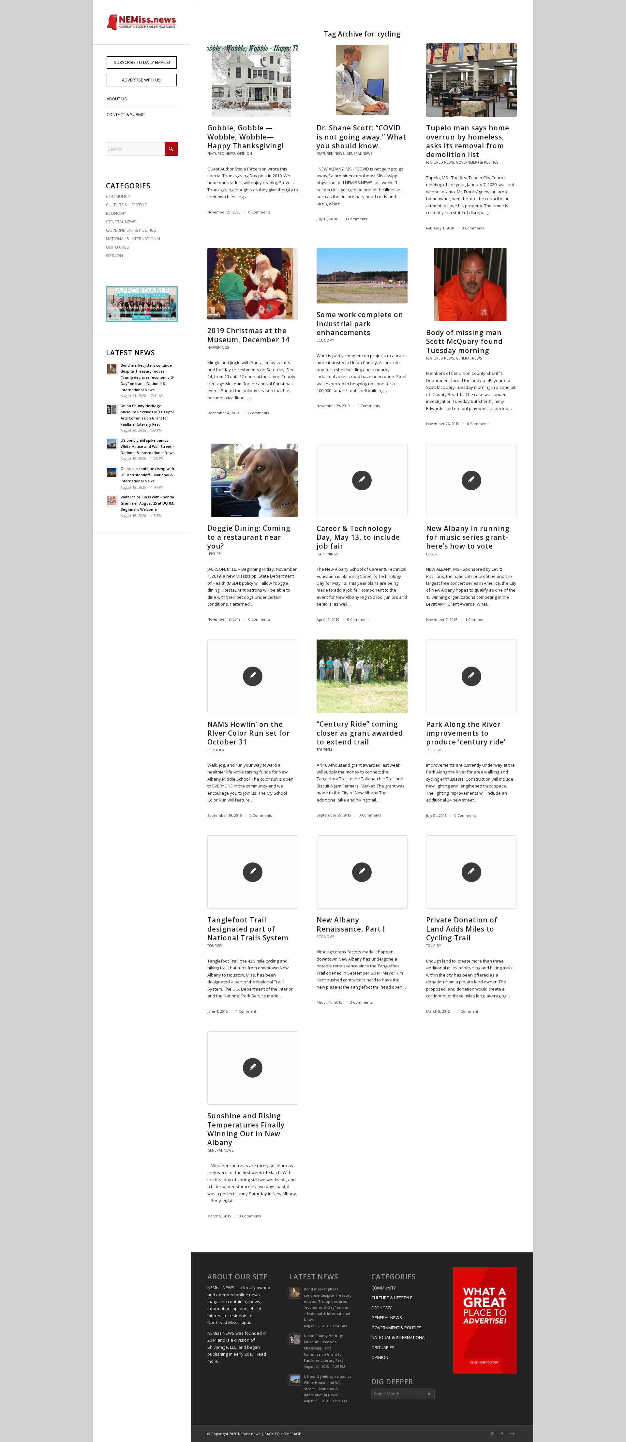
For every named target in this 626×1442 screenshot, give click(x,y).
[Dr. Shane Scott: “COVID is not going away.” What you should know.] (362, 80)
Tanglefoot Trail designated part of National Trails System (248, 928)
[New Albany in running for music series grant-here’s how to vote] (471, 480)
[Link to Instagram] (512, 1433)
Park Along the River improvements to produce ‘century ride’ (466, 733)
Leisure (214, 554)
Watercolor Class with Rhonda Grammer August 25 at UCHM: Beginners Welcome (147, 503)
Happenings (218, 347)
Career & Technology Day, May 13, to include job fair (358, 537)
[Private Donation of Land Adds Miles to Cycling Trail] (471, 872)
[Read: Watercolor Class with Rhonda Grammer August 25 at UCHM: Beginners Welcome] (112, 501)
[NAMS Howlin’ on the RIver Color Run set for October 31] (252, 676)
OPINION (114, 255)
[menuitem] (142, 62)
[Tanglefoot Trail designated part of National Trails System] (252, 872)
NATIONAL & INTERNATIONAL (133, 239)
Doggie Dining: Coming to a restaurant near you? (249, 537)
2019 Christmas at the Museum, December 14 (248, 335)
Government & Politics (477, 162)
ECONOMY (116, 213)
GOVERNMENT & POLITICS (131, 230)
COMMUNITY (118, 196)
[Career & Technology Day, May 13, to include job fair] (362, 480)
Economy (325, 340)
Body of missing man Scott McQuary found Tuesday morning (464, 341)
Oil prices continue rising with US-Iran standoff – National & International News (147, 474)
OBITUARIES (117, 247)
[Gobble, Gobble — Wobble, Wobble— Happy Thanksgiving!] (252, 80)
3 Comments (361, 1002)
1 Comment (475, 619)
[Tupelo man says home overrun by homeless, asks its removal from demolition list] (471, 80)
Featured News (221, 153)
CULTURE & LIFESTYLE (126, 205)
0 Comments (259, 212)
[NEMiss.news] (142, 22)
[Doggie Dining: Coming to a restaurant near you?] (252, 480)
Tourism (324, 749)
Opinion (244, 153)
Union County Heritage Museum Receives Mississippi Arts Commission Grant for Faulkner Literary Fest (324, 1347)
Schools (215, 750)
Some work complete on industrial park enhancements (360, 323)
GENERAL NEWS (121, 222)
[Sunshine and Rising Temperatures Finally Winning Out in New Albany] (252, 1068)
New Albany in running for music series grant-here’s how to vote (468, 537)
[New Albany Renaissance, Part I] (362, 872)
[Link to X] (492, 1433)
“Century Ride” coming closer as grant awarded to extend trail (360, 732)
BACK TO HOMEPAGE (282, 1433)
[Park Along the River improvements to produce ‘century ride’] (471, 676)
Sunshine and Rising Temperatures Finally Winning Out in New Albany (246, 1129)
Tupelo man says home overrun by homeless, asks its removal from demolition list (467, 141)
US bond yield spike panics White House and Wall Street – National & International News (148, 446)
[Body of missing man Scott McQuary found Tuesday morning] (471, 284)
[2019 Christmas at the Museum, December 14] (252, 283)
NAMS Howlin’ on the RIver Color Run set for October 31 (248, 733)
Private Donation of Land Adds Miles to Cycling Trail (462, 928)
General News (359, 153)
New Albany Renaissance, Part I (351, 924)
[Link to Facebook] (502, 1433)
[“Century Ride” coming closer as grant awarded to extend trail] (362, 676)
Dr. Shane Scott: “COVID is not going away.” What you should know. (361, 136)
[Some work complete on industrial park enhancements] (362, 275)
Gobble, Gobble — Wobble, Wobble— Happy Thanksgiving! (245, 136)
